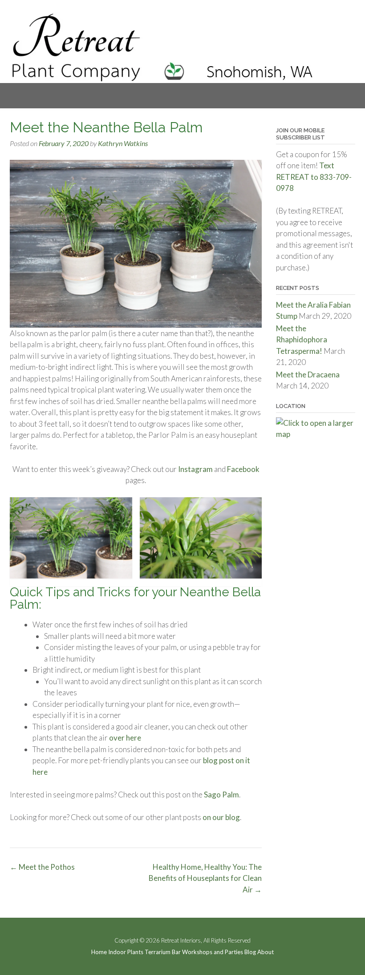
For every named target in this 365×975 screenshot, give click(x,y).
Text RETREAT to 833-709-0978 (314, 177)
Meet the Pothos (42, 867)
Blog (250, 952)
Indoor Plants (125, 952)
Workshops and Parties (212, 952)
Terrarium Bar (163, 952)
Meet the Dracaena (308, 374)
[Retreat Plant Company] (163, 47)
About (265, 952)
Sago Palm (221, 794)
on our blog (221, 817)
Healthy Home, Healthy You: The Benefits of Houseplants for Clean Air (205, 878)
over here (125, 737)
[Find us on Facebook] (339, 20)
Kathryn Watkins (123, 143)
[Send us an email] (327, 20)
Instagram (195, 469)
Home (99, 952)
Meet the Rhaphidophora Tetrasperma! (301, 340)
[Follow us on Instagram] (352, 20)
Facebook (243, 469)
